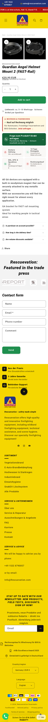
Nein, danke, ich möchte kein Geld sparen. (36, 368)
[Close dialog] (46, 343)
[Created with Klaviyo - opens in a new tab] (24, 379)
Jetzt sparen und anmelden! (36, 365)
